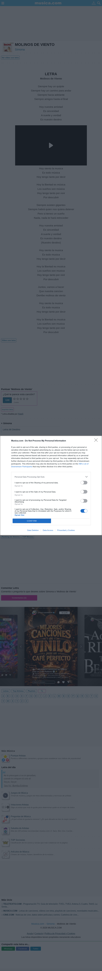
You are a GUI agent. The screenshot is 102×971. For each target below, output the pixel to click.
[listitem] (51, 476)
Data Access (48, 530)
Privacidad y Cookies (66, 530)
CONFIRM (32, 521)
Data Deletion (33, 530)
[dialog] (51, 485)
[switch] (83, 482)
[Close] (96, 440)
